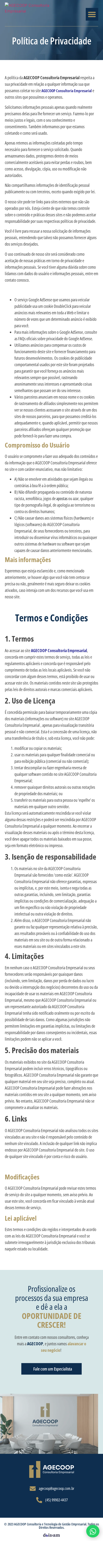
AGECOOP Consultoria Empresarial (66, 90)
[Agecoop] (51, 1469)
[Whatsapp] (92, 1531)
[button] (92, 14)
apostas (62, 498)
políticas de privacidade (78, 221)
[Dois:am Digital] (51, 1534)
